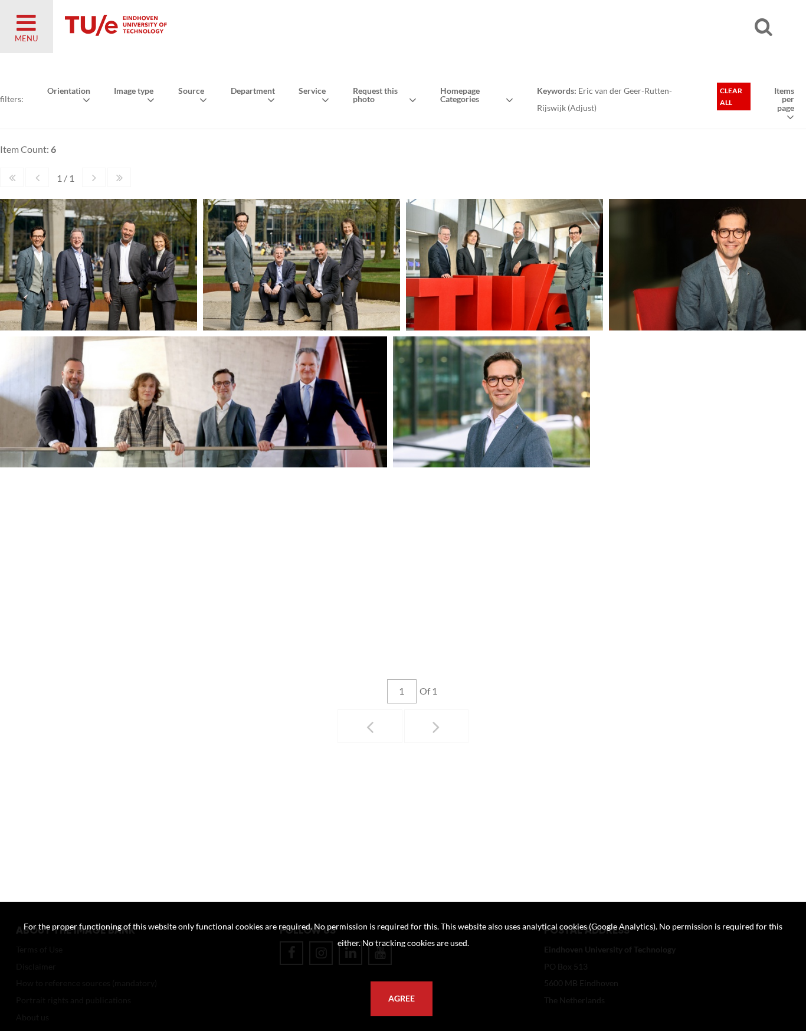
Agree (401, 998)
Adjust (582, 108)
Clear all (731, 96)
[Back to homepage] (200, 26)
